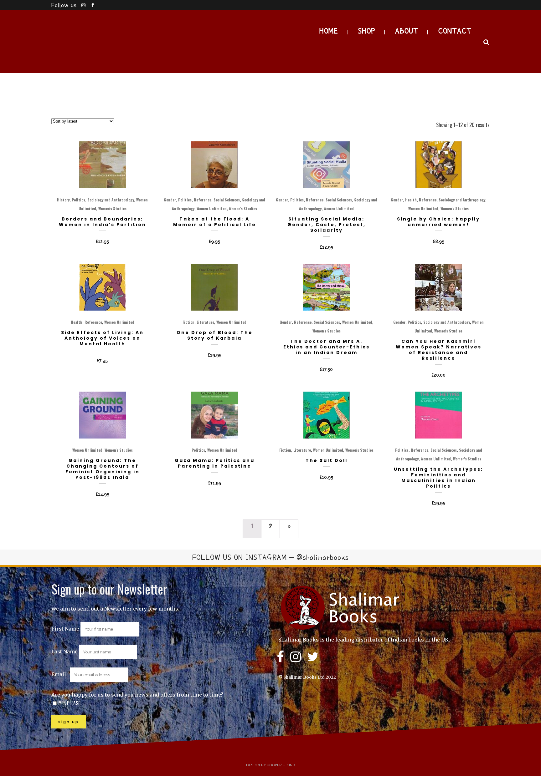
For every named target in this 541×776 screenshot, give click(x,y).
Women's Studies (112, 208)
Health (411, 199)
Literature (205, 322)
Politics (78, 199)
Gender (170, 199)
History (63, 199)
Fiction (188, 322)
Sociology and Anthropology (110, 199)
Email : (60, 674)
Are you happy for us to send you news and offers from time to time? (137, 695)
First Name (65, 629)
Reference (202, 199)
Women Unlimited (212, 208)
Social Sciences (227, 199)
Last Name (64, 651)
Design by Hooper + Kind (270, 765)
